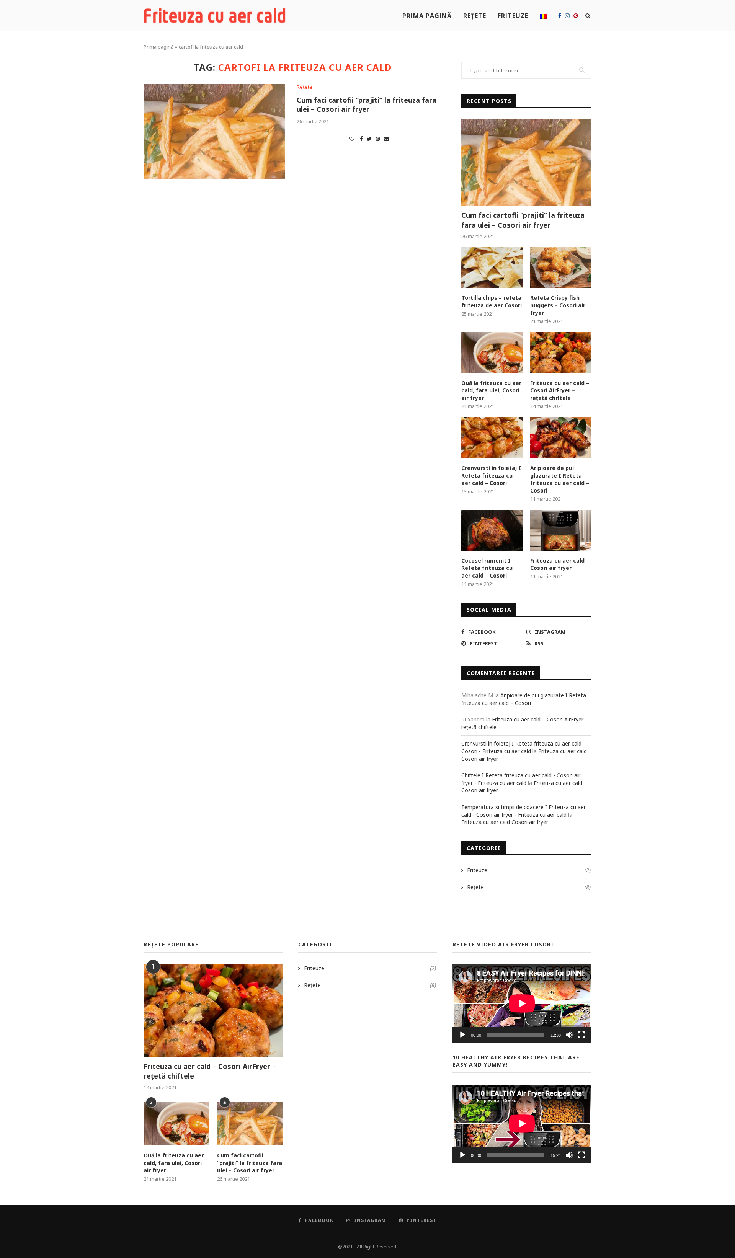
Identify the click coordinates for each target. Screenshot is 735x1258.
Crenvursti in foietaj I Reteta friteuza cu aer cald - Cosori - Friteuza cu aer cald (523, 747)
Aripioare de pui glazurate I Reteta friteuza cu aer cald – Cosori (559, 479)
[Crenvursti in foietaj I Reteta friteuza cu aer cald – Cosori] (492, 437)
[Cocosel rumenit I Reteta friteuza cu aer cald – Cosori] (492, 530)
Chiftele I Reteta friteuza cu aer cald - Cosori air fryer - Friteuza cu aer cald (520, 779)
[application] (521, 1003)
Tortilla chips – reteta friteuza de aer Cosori (491, 301)
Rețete (474, 15)
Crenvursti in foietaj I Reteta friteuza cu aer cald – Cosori (491, 475)
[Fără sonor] (569, 1035)
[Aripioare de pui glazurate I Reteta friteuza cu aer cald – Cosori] (560, 437)
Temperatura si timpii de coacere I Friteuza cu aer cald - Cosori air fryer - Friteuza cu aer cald (523, 810)
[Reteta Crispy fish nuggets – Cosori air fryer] (560, 267)
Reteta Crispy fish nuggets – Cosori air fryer (557, 305)
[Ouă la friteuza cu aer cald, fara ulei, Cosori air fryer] (492, 352)
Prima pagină (427, 15)
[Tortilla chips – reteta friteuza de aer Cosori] (492, 267)
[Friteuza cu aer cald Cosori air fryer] (560, 530)
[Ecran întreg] (581, 1035)
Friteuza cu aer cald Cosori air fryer (557, 564)
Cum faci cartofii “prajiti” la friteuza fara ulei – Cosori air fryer (366, 104)
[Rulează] (462, 1035)
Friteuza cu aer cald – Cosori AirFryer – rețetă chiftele (559, 390)
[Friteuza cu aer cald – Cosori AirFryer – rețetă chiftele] (560, 352)
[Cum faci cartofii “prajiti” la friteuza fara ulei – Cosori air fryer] (214, 131)
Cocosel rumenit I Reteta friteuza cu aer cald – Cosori (487, 568)
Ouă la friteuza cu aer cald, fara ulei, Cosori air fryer (491, 390)
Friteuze (513, 15)
